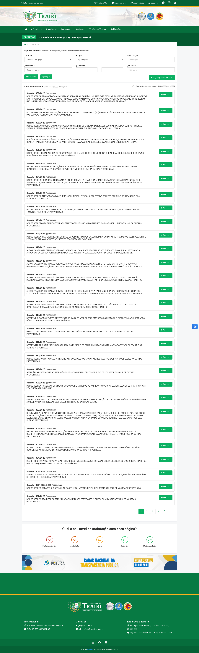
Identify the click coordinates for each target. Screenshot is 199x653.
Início (26, 44)
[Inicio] (26, 29)
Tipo (79, 55)
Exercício (30, 66)
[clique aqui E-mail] (93, 642)
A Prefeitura (36, 29)
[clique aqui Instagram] (106, 642)
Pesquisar (32, 77)
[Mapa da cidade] (99, 583)
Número (132, 66)
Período (81, 66)
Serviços (79, 29)
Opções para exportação (162, 77)
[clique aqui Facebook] (99, 642)
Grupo (29, 55)
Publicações (116, 29)
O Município (51, 29)
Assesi (90, 650)
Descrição (133, 55)
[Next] (171, 511)
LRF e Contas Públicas (97, 29)
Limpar (47, 77)
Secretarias (66, 29)
